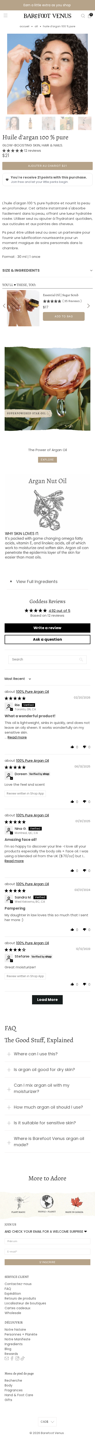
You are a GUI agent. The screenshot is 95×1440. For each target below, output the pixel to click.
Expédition (13, 1293)
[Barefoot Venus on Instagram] (17, 1359)
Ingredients (14, 1344)
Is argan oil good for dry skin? (44, 1069)
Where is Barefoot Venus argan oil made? (49, 1142)
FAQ (8, 1288)
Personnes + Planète (21, 1334)
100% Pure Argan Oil (32, 691)
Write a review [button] (47, 628)
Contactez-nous (18, 1284)
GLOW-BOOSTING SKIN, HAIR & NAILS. (32, 145)
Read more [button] (17, 737)
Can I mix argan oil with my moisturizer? (41, 1088)
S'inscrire (47, 1262)
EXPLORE (47, 459)
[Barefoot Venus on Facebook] (12, 1359)
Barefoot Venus (53, 1433)
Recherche (13, 1380)
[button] (13, 150)
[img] (15, 698)
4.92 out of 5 (59, 610)
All (36, 26)
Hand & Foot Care (19, 1395)
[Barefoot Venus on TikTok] (23, 1359)
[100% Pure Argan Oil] (47, 74)
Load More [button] (47, 999)
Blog (8, 1349)
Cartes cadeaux (17, 1308)
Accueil (24, 26)
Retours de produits (20, 1298)
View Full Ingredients (33, 581)
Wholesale (13, 1313)
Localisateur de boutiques (25, 1303)
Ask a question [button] (47, 639)
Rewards (11, 1353)
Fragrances (14, 1390)
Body (8, 1385)
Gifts (8, 1400)
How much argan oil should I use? (48, 1107)
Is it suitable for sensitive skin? (45, 1123)
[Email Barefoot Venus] (7, 1359)
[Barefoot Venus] (47, 16)
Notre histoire (15, 1329)
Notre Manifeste (17, 1339)
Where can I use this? (36, 1054)
